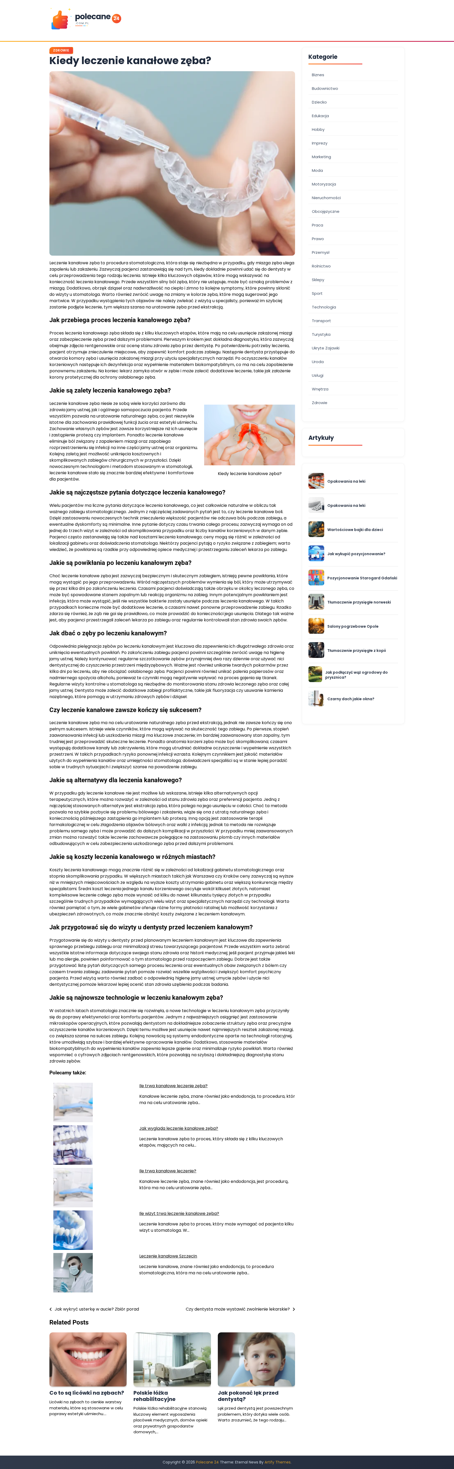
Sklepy (318, 279)
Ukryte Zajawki (325, 348)
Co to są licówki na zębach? (86, 1392)
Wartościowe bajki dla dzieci (355, 529)
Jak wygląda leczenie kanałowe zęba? (178, 1128)
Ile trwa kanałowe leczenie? (167, 1171)
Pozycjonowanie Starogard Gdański (362, 578)
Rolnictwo (321, 266)
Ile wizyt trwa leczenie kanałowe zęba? (179, 1213)
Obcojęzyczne (325, 211)
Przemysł (320, 252)
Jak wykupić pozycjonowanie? (356, 553)
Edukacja (320, 115)
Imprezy (319, 143)
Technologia (324, 307)
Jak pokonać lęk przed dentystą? (248, 1396)
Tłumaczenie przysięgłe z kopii (356, 650)
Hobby (318, 129)
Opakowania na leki (346, 481)
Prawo (318, 238)
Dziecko (319, 102)
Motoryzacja (324, 184)
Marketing (321, 156)
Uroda (318, 361)
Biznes (318, 75)
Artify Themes (278, 1462)
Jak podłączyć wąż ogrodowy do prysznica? (356, 675)
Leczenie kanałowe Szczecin (168, 1256)
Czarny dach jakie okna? (350, 699)
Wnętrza (320, 389)
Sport (317, 293)
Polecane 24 (207, 1462)
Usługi (317, 375)
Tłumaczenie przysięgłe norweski (359, 602)
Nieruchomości (326, 197)
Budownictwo (325, 88)
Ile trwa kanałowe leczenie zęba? (173, 1086)
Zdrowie (61, 50)
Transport (321, 320)
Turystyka (321, 334)
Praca (317, 225)
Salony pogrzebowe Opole (353, 626)
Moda (317, 170)
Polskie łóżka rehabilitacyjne (154, 1396)
